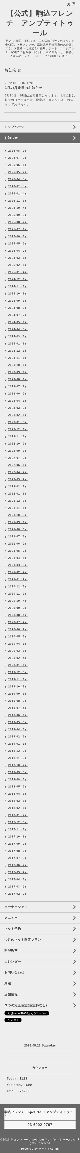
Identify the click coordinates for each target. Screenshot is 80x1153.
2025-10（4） (18, 207)
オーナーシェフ (16, 907)
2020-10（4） (18, 600)
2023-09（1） (18, 372)
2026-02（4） (18, 186)
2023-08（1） (18, 379)
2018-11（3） (18, 758)
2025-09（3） (18, 215)
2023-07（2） (18, 386)
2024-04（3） (18, 329)
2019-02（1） (18, 736)
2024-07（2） (18, 315)
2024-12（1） (18, 279)
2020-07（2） (18, 622)
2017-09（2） (18, 843)
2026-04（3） (18, 179)
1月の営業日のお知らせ (23, 88)
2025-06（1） (18, 236)
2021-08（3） (18, 529)
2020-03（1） (18, 650)
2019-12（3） (18, 672)
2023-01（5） (18, 422)
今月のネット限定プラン (22, 939)
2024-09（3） (18, 300)
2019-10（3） (18, 686)
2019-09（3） (18, 693)
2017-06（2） (18, 865)
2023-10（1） (18, 365)
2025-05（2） (18, 243)
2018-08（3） (18, 779)
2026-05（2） (18, 172)
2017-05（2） (18, 872)
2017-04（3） (18, 879)
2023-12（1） (18, 350)
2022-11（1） (18, 436)
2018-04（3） (18, 793)
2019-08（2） (18, 700)
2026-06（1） (18, 165)
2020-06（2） (18, 629)
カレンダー (12, 961)
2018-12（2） (18, 750)
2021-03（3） (18, 565)
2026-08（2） (18, 150)
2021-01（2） (18, 579)
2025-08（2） (18, 222)
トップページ (14, 127)
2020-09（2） (18, 608)
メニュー (11, 917)
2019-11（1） (18, 679)
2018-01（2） (18, 815)
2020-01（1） (18, 665)
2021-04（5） (18, 558)
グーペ (43, 1148)
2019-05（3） (18, 722)
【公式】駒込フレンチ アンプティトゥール (40, 23)
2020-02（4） (18, 658)
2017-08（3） (18, 850)
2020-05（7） (18, 636)
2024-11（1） (18, 286)
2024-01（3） (18, 343)
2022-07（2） (18, 458)
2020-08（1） (18, 615)
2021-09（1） (18, 522)
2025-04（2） (18, 250)
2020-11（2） (18, 593)
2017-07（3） (18, 858)
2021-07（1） (18, 536)
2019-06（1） (18, 715)
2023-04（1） (18, 400)
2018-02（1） (18, 808)
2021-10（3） (18, 515)
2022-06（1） (18, 465)
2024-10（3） (18, 293)
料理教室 (11, 950)
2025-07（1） (18, 229)
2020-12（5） (18, 586)
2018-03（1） (18, 800)
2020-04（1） (18, 643)
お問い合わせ (14, 972)
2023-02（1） (18, 415)
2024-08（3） (18, 307)
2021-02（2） (18, 572)
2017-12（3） (18, 822)
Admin (54, 1148)
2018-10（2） (18, 765)
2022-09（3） (18, 450)
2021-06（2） (18, 543)
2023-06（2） (18, 393)
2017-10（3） (18, 836)
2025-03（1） (18, 257)
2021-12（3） (18, 500)
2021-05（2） (18, 550)
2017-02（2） (18, 893)
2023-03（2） (18, 407)
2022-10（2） (18, 443)
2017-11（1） (18, 829)
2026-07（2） (18, 157)
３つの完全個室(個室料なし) (25, 1005)
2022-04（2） (18, 472)
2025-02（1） (18, 265)
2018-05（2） (18, 786)
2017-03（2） (18, 886)
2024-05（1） (18, 322)
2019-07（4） (18, 708)
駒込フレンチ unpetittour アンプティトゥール (41, 1139)
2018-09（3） (18, 772)
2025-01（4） (18, 272)
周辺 (7, 983)
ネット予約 (12, 928)
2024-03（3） (18, 336)
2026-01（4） (18, 193)
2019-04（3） (18, 729)
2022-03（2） (18, 479)
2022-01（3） (18, 493)
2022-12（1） (18, 429)
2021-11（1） (18, 508)
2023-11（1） (18, 357)
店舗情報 (11, 994)
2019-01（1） (18, 743)
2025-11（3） (18, 200)
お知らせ (11, 138)
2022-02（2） (18, 486)
